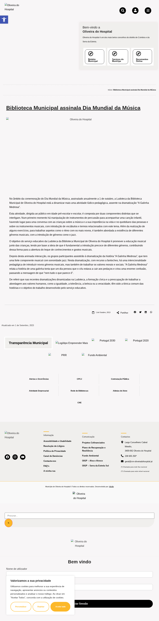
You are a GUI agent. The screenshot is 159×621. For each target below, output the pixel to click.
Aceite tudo (60, 607)
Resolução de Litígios (53, 446)
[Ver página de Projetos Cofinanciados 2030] (106, 342)
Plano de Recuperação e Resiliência (93, 449)
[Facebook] (7, 457)
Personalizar (20, 607)
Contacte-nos (49, 461)
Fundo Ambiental (90, 456)
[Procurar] (8, 523)
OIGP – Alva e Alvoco (92, 461)
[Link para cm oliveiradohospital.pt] (13, 10)
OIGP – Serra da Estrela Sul (95, 466)
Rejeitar (40, 607)
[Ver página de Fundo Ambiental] (96, 357)
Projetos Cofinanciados (93, 443)
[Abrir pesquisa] (122, 10)
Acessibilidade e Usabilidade (57, 441)
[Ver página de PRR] (62, 357)
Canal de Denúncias (53, 456)
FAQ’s (46, 466)
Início (110, 90)
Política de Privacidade (54, 451)
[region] (40, 595)
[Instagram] (15, 457)
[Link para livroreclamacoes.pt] (79, 496)
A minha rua (49, 471)
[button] (135, 312)
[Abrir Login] (135, 10)
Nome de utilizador (16, 569)
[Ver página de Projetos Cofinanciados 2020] (139, 342)
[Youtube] (22, 457)
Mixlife (111, 487)
